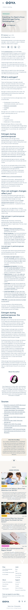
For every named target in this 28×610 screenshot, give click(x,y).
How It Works (18, 575)
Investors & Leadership (7, 582)
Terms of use (10, 606)
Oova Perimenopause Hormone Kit (7, 570)
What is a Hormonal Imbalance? (14, 176)
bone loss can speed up (18, 294)
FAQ (16, 571)
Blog (16, 569)
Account (17, 584)
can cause (17, 236)
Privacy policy (17, 606)
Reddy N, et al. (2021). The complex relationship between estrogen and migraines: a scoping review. (15, 425)
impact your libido (10, 288)
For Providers (5, 574)
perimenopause (9, 51)
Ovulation (6, 107)
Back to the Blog (7, 7)
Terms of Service (18, 588)
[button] (3, 3)
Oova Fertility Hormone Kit (8, 572)
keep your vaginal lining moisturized (14, 274)
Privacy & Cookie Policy (20, 590)
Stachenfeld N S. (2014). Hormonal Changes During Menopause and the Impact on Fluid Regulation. (14, 430)
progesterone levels (19, 167)
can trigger (11, 258)
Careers (17, 586)
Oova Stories (5, 584)
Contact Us (17, 582)
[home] (10, 3)
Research (4, 586)
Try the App (17, 577)
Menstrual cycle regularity (10, 106)
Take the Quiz (18, 573)
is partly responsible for (14, 267)
